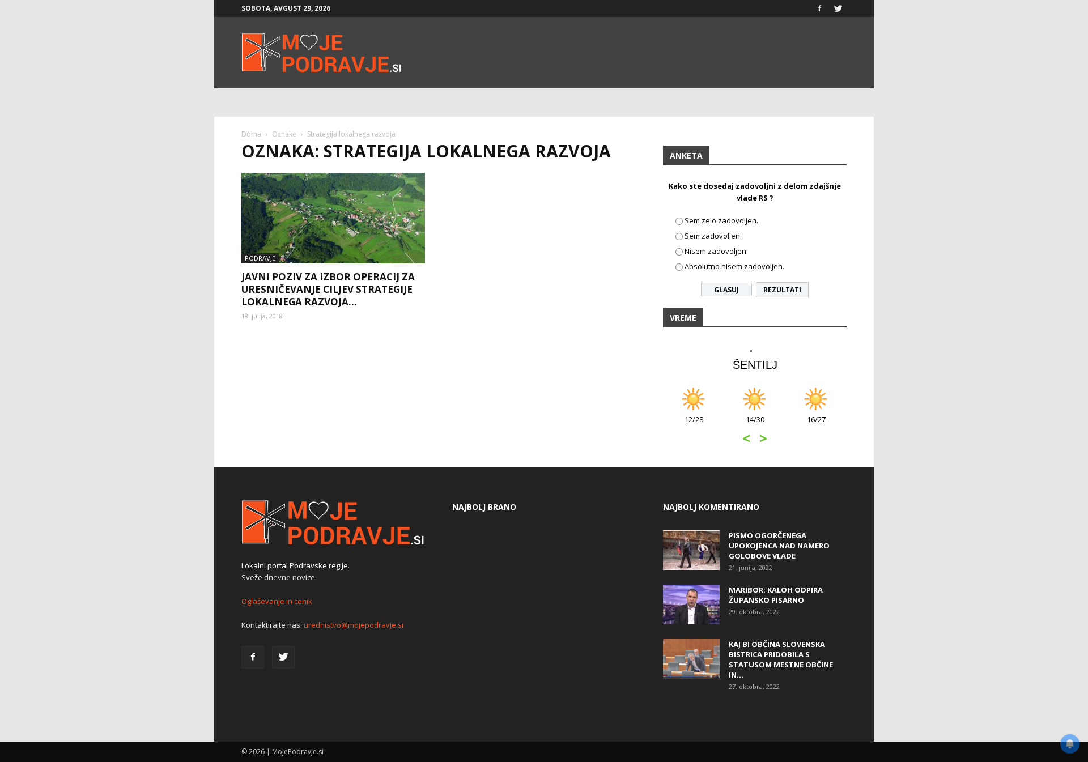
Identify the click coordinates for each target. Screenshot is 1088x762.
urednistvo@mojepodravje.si (353, 625)
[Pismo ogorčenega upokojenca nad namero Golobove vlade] (691, 550)
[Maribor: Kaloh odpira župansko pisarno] (691, 604)
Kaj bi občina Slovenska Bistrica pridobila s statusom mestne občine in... (781, 659)
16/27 (816, 425)
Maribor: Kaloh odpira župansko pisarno (776, 595)
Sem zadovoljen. (713, 236)
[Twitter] (838, 8)
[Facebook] (819, 8)
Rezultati (782, 290)
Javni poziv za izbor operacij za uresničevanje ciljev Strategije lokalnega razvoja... (328, 289)
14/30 (755, 425)
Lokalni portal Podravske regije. (295, 565)
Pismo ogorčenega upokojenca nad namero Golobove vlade (779, 545)
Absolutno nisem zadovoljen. (734, 266)
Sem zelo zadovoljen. (721, 220)
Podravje (260, 258)
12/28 (694, 425)
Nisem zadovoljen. (716, 251)
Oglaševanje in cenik (276, 601)
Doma (251, 134)
